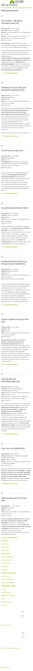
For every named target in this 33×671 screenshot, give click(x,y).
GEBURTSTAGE (5, 576)
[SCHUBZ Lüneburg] (16, 2)
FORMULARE (5, 544)
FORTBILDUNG (5, 563)
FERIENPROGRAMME (7, 583)
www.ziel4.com (5, 667)
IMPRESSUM (5, 547)
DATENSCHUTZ (5, 550)
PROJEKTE (4, 605)
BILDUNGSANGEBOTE (7, 557)
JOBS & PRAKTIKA (6, 602)
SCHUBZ (3, 589)
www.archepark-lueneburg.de (10, 648)
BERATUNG (4, 566)
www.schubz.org (6, 625)
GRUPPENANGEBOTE (7, 579)
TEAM (3, 599)
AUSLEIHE (4, 570)
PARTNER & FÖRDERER (8, 596)
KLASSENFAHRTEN (6, 560)
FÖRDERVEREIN (6, 592)
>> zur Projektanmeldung (9, 73)
